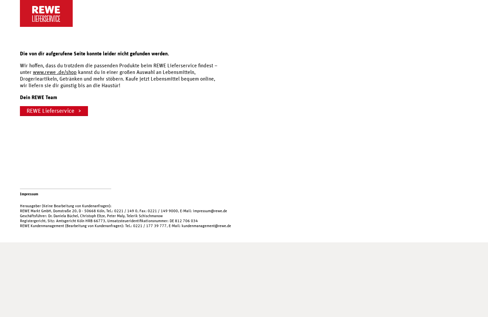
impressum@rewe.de (210, 211)
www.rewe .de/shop (55, 72)
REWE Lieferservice (50, 111)
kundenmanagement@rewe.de (206, 226)
